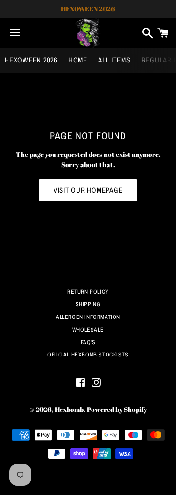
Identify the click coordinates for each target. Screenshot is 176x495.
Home (78, 60)
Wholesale (88, 329)
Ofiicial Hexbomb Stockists (88, 354)
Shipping (88, 304)
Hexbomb (69, 409)
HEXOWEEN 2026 (31, 60)
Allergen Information (88, 317)
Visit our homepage (88, 190)
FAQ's (88, 342)
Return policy (88, 291)
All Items (114, 60)
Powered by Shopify (117, 409)
